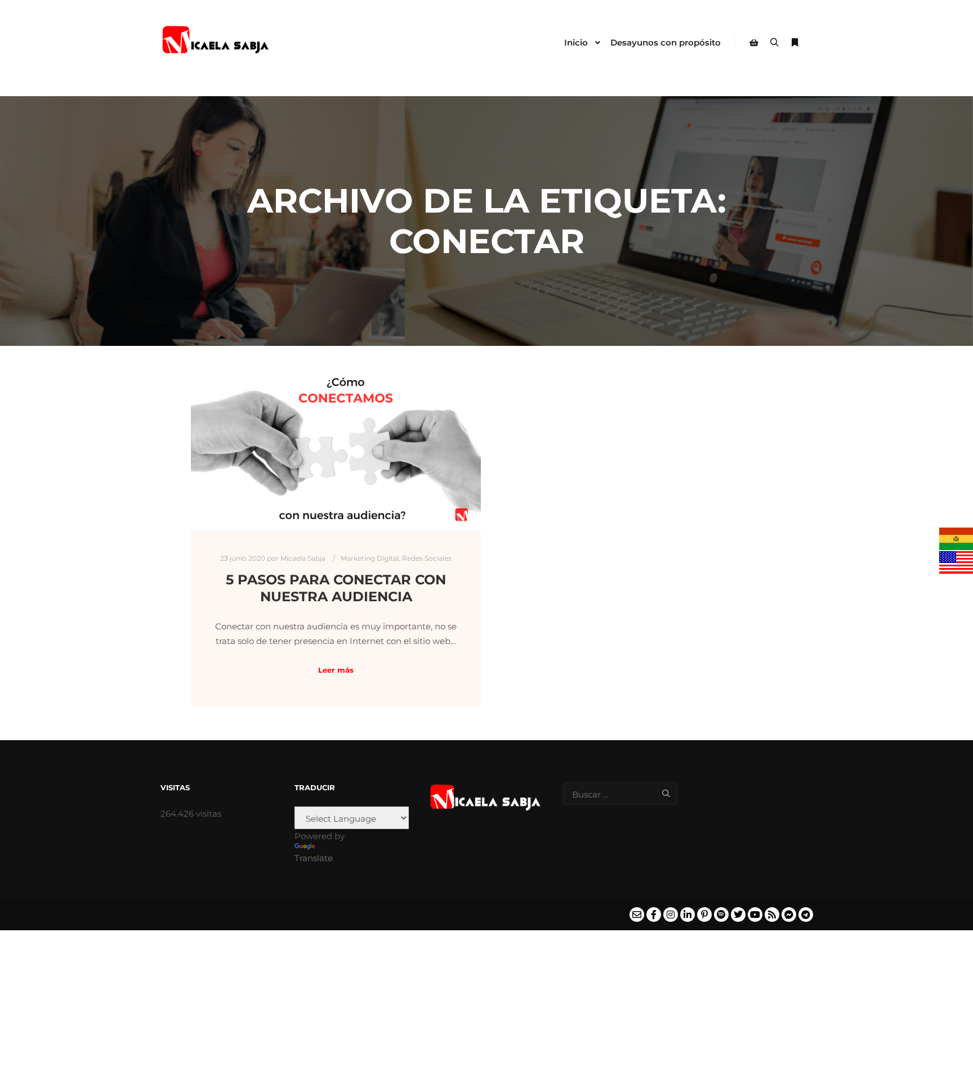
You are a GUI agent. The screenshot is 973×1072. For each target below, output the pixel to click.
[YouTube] (755, 914)
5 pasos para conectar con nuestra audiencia (336, 588)
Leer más (336, 669)
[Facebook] (653, 914)
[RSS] (772, 914)
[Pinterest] (704, 914)
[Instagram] (670, 914)
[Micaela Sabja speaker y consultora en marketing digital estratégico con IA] (216, 43)
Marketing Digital (370, 558)
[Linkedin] (687, 914)
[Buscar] (774, 42)
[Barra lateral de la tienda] (754, 42)
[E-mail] (637, 914)
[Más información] (794, 42)
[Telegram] (805, 914)
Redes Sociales (427, 558)
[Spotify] (721, 914)
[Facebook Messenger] (789, 914)
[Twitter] (738, 914)
